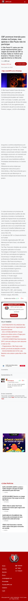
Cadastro (4, 587)
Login (3, 591)
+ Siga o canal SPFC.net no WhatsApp (11, 71)
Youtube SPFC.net (7, 584)
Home (3, 566)
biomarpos (10, 380)
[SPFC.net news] (14, 365)
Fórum (3, 575)
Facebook (19, 565)
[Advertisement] (14, 19)
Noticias (4, 569)
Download (14, 315)
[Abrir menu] (25, 1)
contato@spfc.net (7, 578)
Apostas (4, 572)
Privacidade (5, 581)
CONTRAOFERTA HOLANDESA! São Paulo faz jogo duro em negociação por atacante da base (13, 327)
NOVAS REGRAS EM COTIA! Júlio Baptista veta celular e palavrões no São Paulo (13, 353)
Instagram (19, 570)
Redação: (6, 64)
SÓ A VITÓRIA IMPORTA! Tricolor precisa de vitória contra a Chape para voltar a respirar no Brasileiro (13, 334)
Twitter (19, 568)
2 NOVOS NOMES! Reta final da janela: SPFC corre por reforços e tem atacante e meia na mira (13, 341)
